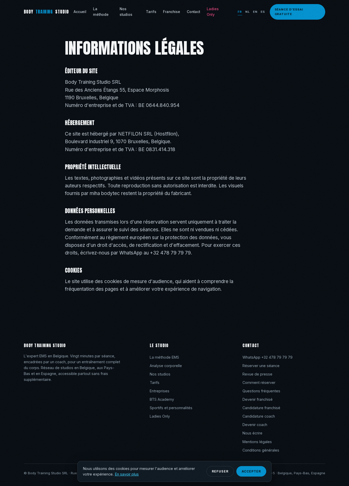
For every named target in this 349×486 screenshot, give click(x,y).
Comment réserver (258, 382)
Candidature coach (258, 416)
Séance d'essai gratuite (289, 12)
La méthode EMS (164, 357)
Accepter (251, 471)
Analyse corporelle (166, 365)
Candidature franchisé (261, 408)
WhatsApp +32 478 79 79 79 (267, 357)
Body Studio (46, 11)
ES (263, 12)
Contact (193, 12)
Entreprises (159, 391)
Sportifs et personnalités (171, 408)
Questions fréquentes (261, 391)
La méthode (101, 12)
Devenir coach (254, 424)
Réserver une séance (261, 365)
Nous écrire (252, 433)
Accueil (80, 12)
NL (247, 12)
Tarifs (151, 12)
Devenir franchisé (257, 399)
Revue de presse (257, 374)
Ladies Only (213, 12)
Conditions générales (260, 450)
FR (240, 12)
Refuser (220, 471)
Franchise (171, 12)
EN (255, 12)
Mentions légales (257, 442)
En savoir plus (127, 474)
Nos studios (126, 12)
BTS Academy (162, 399)
